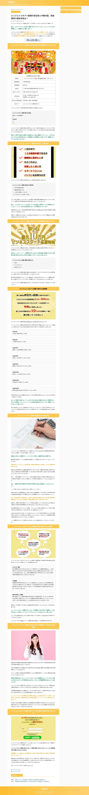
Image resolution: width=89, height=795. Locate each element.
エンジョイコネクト (17, 769)
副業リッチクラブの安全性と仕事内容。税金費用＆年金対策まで (30, 779)
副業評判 (11, 2)
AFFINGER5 (50, 792)
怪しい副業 (65, 11)
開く (39, 40)
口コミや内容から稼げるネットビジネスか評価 (44, 791)
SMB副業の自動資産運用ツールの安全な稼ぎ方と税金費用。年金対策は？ (32, 781)
